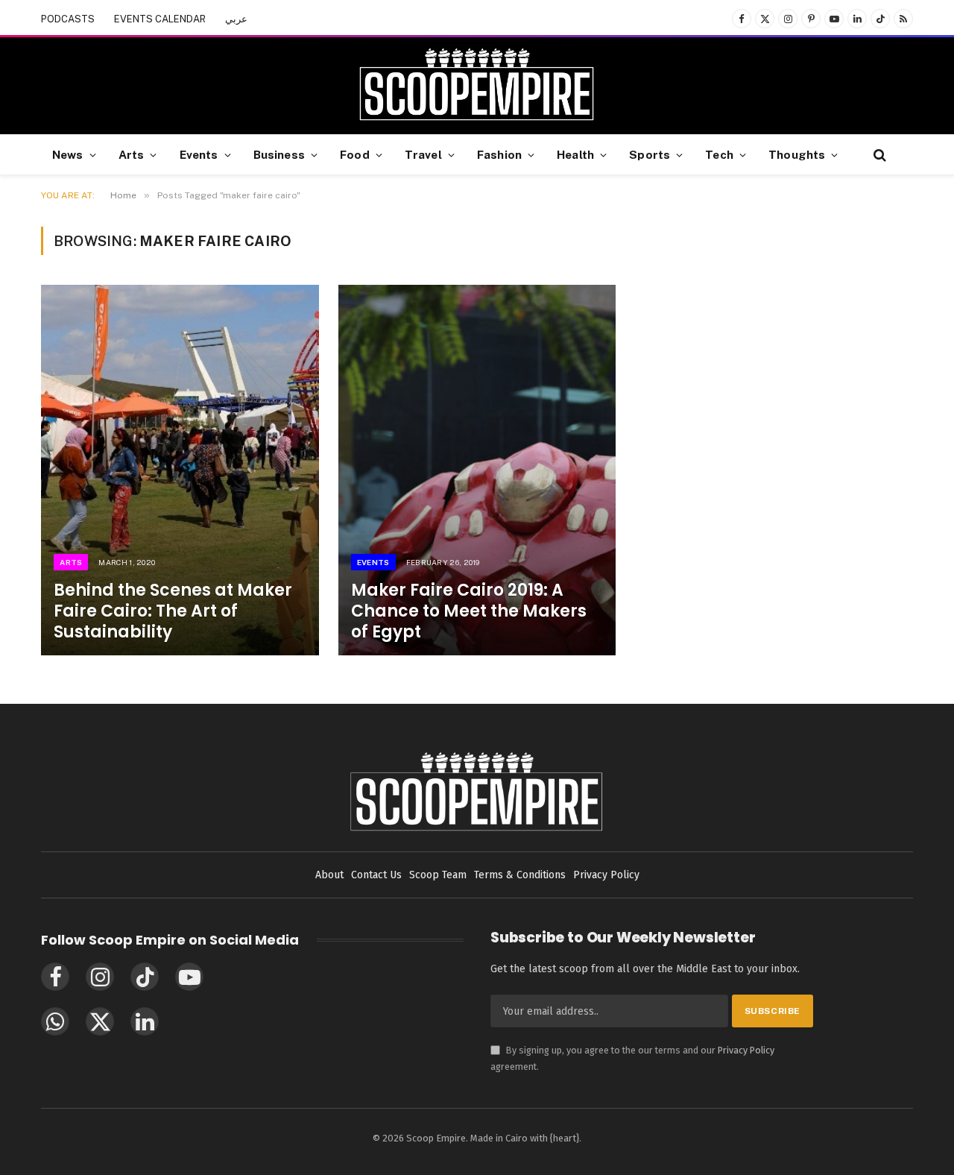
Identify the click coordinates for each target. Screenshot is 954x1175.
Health (575, 154)
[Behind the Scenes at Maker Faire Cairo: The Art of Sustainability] (180, 470)
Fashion (499, 154)
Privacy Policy (746, 1050)
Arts (132, 154)
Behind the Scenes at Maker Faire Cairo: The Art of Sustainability (173, 611)
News (67, 154)
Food (355, 154)
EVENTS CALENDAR (160, 19)
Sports (649, 154)
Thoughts (796, 154)
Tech (719, 154)
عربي (236, 19)
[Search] (878, 154)
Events (199, 154)
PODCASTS (68, 19)
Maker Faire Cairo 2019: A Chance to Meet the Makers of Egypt (469, 611)
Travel (423, 154)
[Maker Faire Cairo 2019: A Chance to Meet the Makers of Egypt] (477, 470)
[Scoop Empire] (477, 85)
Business (279, 154)
